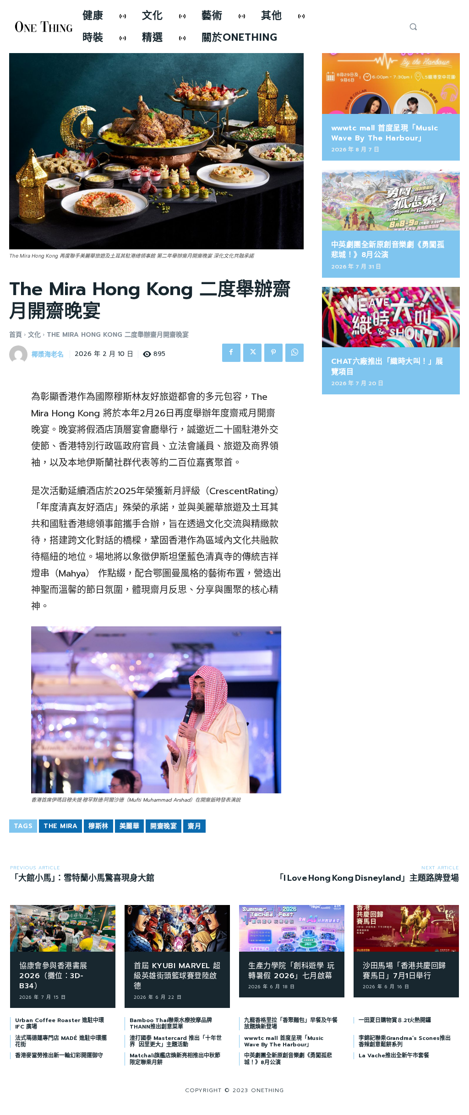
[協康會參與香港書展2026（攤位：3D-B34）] (62, 928)
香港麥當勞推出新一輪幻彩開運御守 (59, 1055)
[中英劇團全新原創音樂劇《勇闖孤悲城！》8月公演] (391, 200)
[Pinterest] (273, 353)
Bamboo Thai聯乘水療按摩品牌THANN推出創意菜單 (171, 1023)
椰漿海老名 (48, 355)
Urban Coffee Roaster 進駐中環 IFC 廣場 (59, 1023)
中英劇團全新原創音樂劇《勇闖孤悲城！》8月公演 (388, 249)
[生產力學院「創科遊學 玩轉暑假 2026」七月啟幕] (291, 928)
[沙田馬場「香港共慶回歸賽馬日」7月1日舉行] (406, 928)
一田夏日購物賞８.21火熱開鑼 (395, 1020)
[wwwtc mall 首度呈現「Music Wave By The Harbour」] (391, 83)
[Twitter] (252, 353)
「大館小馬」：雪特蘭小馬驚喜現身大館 (82, 878)
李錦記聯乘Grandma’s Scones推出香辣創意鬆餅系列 (405, 1041)
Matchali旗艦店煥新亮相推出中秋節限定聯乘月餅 (175, 1058)
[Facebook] (231, 353)
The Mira (60, 826)
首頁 (15, 334)
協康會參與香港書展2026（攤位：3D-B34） (53, 976)
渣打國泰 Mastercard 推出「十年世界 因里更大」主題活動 (176, 1041)
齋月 (194, 826)
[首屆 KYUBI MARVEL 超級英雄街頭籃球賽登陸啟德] (177, 928)
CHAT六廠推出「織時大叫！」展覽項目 (387, 366)
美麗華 (130, 826)
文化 (34, 334)
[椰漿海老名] (19, 354)
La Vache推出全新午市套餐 (394, 1055)
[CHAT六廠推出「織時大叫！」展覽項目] (391, 317)
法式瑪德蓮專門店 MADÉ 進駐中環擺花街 (61, 1041)
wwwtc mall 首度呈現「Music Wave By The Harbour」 (384, 133)
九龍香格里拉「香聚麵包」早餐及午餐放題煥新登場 (291, 1023)
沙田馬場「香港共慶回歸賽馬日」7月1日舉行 (404, 970)
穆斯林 (98, 826)
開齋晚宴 (163, 826)
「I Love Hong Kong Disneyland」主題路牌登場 (367, 878)
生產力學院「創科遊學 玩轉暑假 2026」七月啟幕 (291, 970)
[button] (413, 26)
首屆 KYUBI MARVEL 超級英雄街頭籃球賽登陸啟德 (177, 976)
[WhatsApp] (294, 353)
